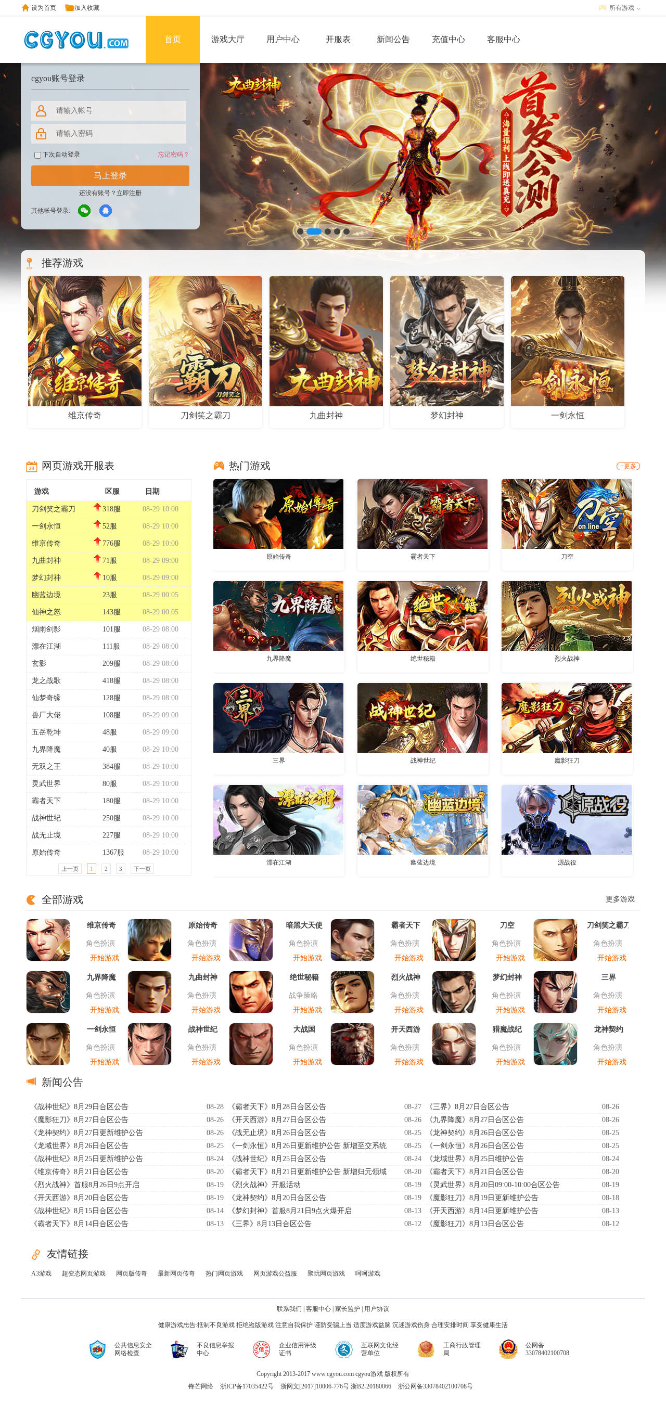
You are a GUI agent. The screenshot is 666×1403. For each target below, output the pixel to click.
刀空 (567, 556)
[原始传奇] (278, 513)
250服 (112, 818)
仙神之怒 (46, 612)
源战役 (567, 862)
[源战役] (567, 819)
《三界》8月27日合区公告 (467, 1107)
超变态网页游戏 (84, 1273)
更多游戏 (620, 899)
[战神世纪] (422, 717)
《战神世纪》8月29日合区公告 (79, 1107)
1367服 (113, 852)
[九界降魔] (278, 615)
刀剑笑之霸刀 (53, 509)
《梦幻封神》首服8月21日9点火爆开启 (290, 1211)
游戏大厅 (228, 39)
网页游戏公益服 (275, 1273)
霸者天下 (46, 801)
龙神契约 (608, 1029)
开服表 (338, 39)
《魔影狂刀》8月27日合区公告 (79, 1120)
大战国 (304, 1029)
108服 (112, 715)
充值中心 (448, 39)
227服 (112, 835)
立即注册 (129, 193)
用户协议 (376, 1308)
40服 (110, 749)
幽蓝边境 (46, 595)
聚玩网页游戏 (326, 1273)
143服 (112, 612)
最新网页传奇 (176, 1273)
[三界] (278, 717)
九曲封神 (46, 560)
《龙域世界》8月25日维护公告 (475, 1159)
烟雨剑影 (46, 629)
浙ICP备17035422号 (247, 1386)
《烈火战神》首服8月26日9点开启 (84, 1185)
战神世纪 (46, 818)
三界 (279, 760)
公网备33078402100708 (547, 1349)
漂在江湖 (46, 646)
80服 (110, 784)
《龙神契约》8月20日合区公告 (277, 1198)
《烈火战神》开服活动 (264, 1185)
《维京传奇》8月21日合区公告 (79, 1172)
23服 (110, 595)
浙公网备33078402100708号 (435, 1386)
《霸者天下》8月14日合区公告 (79, 1224)
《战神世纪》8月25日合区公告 (277, 1159)
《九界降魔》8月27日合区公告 (475, 1120)
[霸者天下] (422, 513)
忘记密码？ (173, 154)
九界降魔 (46, 749)
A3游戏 (41, 1273)
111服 (111, 646)
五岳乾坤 (46, 732)
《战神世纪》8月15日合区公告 (79, 1211)
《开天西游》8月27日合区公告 (277, 1120)
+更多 (628, 466)
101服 (112, 629)
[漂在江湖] (278, 819)
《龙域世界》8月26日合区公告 (79, 1146)
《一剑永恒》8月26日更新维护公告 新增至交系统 (307, 1146)
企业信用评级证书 (297, 1349)
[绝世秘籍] (422, 615)
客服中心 (503, 39)
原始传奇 (46, 852)
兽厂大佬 (46, 715)
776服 (112, 543)
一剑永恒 (46, 526)
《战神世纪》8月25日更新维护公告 (86, 1159)
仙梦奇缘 (46, 698)
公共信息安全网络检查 (133, 1349)
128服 (112, 698)
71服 (110, 560)
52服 (110, 526)
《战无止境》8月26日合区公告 (277, 1133)
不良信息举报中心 (215, 1349)
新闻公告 (393, 39)
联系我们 (289, 1308)
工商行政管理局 (462, 1349)
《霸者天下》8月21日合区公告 (475, 1172)
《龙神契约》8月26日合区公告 (475, 1133)
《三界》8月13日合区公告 (270, 1224)
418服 (112, 681)
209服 (112, 663)
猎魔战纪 (507, 1029)
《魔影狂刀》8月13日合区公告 (475, 1224)
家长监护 (347, 1308)
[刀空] (567, 513)
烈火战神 (567, 658)
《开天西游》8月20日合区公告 (79, 1198)
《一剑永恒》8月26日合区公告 (475, 1146)
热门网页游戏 (224, 1273)
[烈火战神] (567, 615)
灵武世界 (46, 784)
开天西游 (405, 1029)
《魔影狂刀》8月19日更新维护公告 (482, 1198)
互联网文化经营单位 (380, 1349)
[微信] (85, 211)
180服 (112, 801)
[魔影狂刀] (567, 717)
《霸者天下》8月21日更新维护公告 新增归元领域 (307, 1172)
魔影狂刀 (567, 760)
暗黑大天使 (304, 925)
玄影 (39, 663)
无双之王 (46, 766)
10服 (110, 578)
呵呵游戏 (367, 1273)
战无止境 (46, 835)
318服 (112, 509)
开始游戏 (104, 958)
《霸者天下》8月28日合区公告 (277, 1107)
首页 (172, 39)
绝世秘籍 (423, 658)
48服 (110, 732)
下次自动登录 (60, 154)
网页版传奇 (131, 1273)
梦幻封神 (46, 578)
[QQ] (106, 211)
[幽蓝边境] (422, 819)
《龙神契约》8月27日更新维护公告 (86, 1133)
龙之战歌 (46, 681)
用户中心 (283, 39)
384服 (112, 766)
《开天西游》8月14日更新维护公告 (482, 1211)
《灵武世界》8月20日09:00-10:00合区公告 (493, 1185)
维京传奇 (46, 543)
